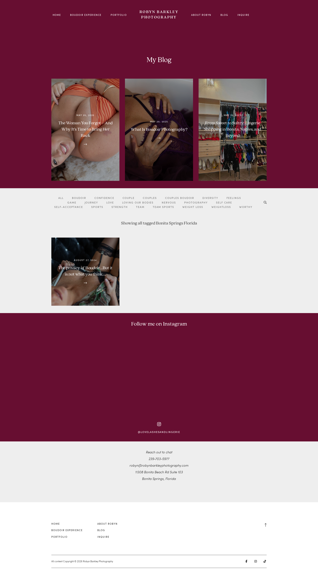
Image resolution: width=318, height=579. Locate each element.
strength (120, 207)
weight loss (192, 207)
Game (71, 202)
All (61, 198)
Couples (150, 198)
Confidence (104, 198)
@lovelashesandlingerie (159, 432)
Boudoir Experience (85, 15)
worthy (245, 207)
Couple (129, 198)
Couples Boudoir (179, 198)
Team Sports (163, 207)
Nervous (169, 202)
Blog (224, 15)
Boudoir (79, 198)
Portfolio (119, 15)
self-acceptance (68, 207)
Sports (97, 207)
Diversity (210, 198)
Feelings (234, 198)
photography (196, 202)
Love (110, 202)
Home (57, 15)
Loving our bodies (137, 202)
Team (140, 207)
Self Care (224, 202)
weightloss (221, 207)
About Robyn (201, 15)
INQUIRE (243, 15)
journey (91, 202)
